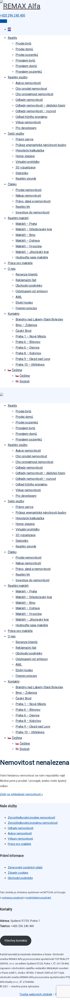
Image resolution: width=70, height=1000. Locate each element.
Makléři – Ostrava (28, 240)
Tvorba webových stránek (35, 994)
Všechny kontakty (15, 940)
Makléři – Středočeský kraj (34, 229)
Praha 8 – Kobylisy (28, 353)
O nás (12, 269)
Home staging (25, 156)
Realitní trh (23, 207)
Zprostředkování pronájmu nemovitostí (33, 823)
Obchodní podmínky (29, 285)
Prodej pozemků (27, 55)
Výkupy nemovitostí (20, 838)
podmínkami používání (38, 897)
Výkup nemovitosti (28, 122)
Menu (3, 21)
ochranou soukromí (13, 897)
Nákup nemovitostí (28, 195)
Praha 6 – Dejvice (27, 347)
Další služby (16, 134)
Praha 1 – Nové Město (31, 336)
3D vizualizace (26, 167)
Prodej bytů (23, 43)
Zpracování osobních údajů (25, 867)
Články (12, 184)
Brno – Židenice (26, 325)
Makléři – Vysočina (29, 246)
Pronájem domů (26, 66)
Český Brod (23, 331)
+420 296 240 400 (12, 15)
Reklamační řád (26, 280)
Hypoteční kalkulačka (30, 150)
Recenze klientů (27, 274)
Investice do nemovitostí (32, 212)
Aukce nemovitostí (28, 83)
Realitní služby (18, 77)
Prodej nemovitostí (28, 190)
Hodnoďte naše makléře (32, 257)
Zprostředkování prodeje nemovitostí (31, 817)
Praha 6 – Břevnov (28, 342)
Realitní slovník (26, 178)
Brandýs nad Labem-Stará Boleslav (39, 319)
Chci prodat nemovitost (31, 89)
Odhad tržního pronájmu (31, 117)
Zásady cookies (18, 872)
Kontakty (14, 314)
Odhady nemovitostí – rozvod (36, 111)
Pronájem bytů (25, 60)
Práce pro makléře (20, 263)
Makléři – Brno (25, 235)
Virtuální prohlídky (28, 162)
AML (19, 297)
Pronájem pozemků (29, 72)
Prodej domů (24, 49)
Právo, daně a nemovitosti (33, 201)
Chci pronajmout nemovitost (34, 94)
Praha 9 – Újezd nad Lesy (33, 359)
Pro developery (26, 128)
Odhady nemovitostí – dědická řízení (40, 105)
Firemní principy (26, 308)
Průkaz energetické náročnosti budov (41, 145)
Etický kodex (24, 302)
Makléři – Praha (26, 224)
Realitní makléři (18, 218)
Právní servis (24, 139)
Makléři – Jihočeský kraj (32, 252)
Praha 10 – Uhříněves (30, 364)
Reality (12, 38)
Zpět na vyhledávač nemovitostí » (21, 794)
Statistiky (22, 173)
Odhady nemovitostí (29, 100)
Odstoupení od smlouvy (32, 291)
